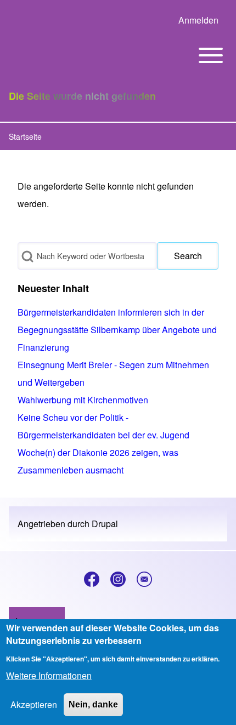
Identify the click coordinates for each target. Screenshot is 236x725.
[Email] (144, 579)
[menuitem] (198, 20)
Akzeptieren (33, 704)
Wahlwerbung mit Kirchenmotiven (83, 399)
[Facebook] (92, 579)
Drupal (105, 523)
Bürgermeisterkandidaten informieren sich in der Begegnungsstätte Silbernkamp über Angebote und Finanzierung (117, 329)
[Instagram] (118, 579)
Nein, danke (93, 704)
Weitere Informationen (49, 675)
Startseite (25, 136)
